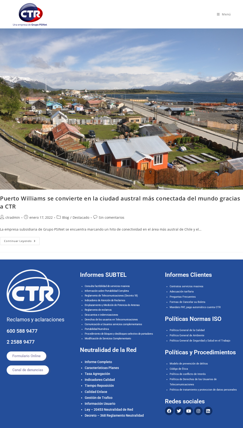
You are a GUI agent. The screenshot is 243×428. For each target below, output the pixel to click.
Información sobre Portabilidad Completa (107, 290)
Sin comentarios (111, 217)
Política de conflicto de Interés (188, 374)
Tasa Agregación (97, 374)
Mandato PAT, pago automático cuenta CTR (195, 307)
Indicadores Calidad (100, 380)
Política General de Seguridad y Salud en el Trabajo (200, 340)
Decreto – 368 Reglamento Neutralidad (114, 415)
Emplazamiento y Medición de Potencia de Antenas (112, 305)
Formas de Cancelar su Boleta (187, 302)
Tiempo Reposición (99, 385)
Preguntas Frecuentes (183, 296)
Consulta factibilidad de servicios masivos (107, 286)
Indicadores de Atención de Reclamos (105, 300)
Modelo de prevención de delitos (189, 363)
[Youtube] (188, 411)
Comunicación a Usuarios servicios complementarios (113, 324)
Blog (65, 217)
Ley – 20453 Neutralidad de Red (109, 409)
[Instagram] (198, 411)
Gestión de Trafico (98, 398)
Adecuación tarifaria (182, 291)
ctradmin (12, 217)
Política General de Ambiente (187, 335)
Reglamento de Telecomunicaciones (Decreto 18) (111, 295)
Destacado (81, 217)
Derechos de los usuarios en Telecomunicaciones (112, 319)
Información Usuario (100, 403)
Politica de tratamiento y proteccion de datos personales (203, 389)
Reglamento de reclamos (98, 309)
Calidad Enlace (96, 392)
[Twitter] (179, 411)
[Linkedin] (208, 411)
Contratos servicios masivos (186, 286)
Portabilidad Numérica (97, 329)
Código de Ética (179, 368)
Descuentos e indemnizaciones (101, 314)
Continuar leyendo (22, 240)
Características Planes (102, 368)
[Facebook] (169, 411)
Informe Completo (98, 362)
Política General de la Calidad (187, 330)
